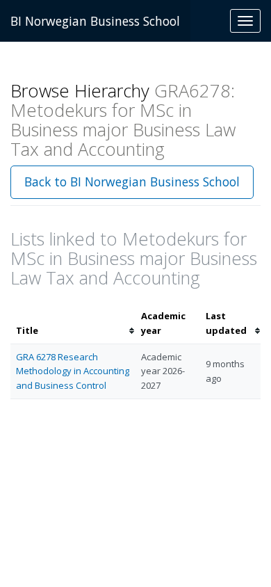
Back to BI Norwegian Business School (132, 181)
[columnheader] (73, 323)
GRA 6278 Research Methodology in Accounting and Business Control (72, 371)
